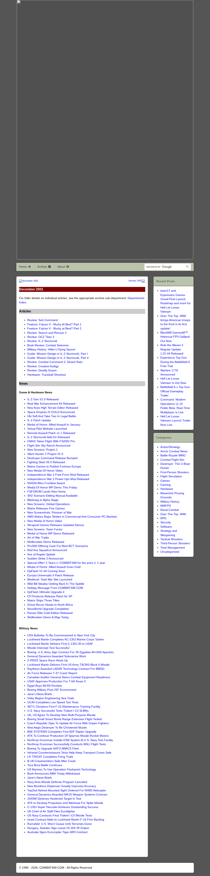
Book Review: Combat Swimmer (48, 345)
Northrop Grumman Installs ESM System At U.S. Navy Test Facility (70, 740)
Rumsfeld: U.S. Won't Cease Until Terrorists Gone (59, 823)
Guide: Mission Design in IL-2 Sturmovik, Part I (57, 353)
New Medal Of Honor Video (45, 470)
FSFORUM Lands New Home (46, 491)
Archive (42, 266)
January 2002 (135, 280)
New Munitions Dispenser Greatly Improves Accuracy (61, 786)
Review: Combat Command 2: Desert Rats (54, 362)
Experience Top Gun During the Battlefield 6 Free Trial (175, 362)
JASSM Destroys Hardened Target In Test (54, 798)
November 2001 (30, 280)
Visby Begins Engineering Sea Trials (50, 698)
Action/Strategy (170, 447)
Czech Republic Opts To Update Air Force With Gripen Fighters (68, 723)
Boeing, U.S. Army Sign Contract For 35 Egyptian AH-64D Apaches (70, 652)
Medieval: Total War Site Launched (49, 579)
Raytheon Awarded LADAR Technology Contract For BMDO (65, 668)
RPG (163, 518)
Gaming (165, 484)
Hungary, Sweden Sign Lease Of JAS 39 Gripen (58, 828)
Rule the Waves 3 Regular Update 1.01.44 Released (171, 349)
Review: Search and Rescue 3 (46, 332)
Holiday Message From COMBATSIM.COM (55, 587)
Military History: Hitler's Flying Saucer (51, 349)
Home (23, 266)
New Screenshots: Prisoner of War (49, 512)
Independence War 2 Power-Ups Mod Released (58, 479)
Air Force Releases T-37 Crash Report (52, 673)
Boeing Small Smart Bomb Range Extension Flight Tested (64, 719)
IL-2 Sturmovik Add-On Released (48, 437)
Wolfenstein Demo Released (45, 541)
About (61, 266)
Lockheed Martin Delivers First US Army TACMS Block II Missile (68, 664)
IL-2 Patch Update (39, 420)
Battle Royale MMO (173, 455)
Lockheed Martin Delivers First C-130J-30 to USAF (60, 643)
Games (165, 480)
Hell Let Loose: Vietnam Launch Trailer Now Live (175, 420)
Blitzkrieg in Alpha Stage (42, 500)
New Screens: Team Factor (45, 529)
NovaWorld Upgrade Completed (48, 608)
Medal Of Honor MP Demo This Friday (52, 487)
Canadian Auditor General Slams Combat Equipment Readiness (68, 677)
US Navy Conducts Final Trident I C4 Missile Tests (59, 815)
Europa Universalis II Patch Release (50, 575)
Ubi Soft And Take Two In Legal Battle (51, 416)
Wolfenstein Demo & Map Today (48, 617)
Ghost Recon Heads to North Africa (50, 604)
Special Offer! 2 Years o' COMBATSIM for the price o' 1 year (66, 562)
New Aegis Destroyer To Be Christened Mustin (57, 727)
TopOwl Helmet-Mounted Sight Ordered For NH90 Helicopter (66, 790)
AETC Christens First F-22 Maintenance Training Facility (63, 706)
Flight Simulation (171, 476)
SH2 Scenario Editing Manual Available (52, 495)
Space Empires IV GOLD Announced (51, 412)
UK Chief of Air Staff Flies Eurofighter (51, 811)
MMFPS (165, 505)
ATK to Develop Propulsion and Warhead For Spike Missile (65, 803)
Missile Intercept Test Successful (48, 647)
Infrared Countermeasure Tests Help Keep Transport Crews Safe (69, 752)
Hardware (166, 488)
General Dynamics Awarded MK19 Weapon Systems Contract (67, 794)
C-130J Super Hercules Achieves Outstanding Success (62, 807)
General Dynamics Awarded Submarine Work (56, 656)
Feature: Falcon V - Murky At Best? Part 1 (54, 324)
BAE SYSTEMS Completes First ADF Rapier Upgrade (61, 731)
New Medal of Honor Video (44, 521)
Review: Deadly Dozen (42, 370)
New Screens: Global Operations (48, 504)
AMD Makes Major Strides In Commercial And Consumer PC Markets (72, 516)
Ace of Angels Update (41, 554)
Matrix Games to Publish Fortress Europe (54, 466)
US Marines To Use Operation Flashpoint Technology (61, 769)
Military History (169, 501)
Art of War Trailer (38, 537)
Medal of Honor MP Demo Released (50, 533)
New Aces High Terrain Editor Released (52, 407)
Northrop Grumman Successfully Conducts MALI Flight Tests (66, 744)
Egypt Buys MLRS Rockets (44, 685)
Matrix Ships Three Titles (43, 600)
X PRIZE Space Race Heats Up (47, 660)
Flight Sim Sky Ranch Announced (48, 445)
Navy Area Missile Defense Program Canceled (57, 782)
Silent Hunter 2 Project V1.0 (45, 454)
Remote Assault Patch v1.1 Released (51, 433)
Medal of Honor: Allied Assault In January (53, 424)
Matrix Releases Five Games (46, 508)
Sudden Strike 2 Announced (45, 558)
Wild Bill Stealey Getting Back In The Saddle (55, 583)
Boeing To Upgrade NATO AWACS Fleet (53, 748)
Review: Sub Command (42, 320)
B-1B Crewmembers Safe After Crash (51, 761)
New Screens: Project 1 (42, 449)
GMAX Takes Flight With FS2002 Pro (51, 441)
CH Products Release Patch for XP (49, 596)
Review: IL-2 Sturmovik (42, 341)
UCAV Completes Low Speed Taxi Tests (53, 702)
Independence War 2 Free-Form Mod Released (58, 474)
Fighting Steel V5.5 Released (46, 462)
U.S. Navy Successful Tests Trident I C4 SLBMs (58, 710)
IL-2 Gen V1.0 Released (43, 399)
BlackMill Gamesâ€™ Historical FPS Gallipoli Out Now (175, 337)
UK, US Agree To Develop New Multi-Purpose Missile (61, 715)
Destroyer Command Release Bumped (52, 458)
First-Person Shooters (174, 472)
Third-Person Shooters (175, 543)
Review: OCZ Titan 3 (40, 336)
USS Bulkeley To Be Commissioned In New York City (61, 635)
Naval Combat (169, 509)
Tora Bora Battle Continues (44, 765)
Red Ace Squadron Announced (47, 550)
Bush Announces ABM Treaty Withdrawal (53, 773)
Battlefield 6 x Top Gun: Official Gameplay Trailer (175, 391)
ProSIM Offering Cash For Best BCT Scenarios (57, 546)
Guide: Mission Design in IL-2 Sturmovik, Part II (58, 357)
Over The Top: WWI (173, 514)
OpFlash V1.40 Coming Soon (46, 571)
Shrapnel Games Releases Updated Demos (55, 525)
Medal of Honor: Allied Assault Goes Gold (54, 567)
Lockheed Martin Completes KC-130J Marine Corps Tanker (65, 639)
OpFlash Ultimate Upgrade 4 (45, 592)
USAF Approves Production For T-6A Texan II (56, 681)
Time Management (172, 547)
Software (166, 526)
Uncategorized (169, 551)
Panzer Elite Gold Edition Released (50, 613)
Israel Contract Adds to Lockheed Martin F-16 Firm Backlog (65, 819)
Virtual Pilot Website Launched (47, 428)
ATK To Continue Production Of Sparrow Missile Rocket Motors (68, 735)
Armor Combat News (173, 451)
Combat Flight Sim (172, 459)
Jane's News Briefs (39, 694)
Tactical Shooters (171, 539)
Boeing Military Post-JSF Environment (51, 689)
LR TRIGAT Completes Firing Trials (50, 756)
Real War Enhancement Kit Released (51, 403)
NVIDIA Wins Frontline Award (46, 483)
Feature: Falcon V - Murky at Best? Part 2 (54, 328)
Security (165, 522)
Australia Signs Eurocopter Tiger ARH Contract (57, 832)
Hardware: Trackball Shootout (46, 374)
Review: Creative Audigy (43, 366)
